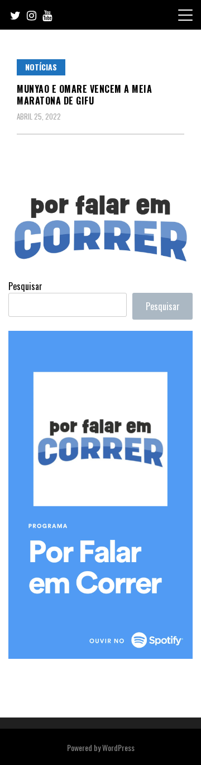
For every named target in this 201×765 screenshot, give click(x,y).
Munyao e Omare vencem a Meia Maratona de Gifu (84, 94)
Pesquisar (25, 286)
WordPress (118, 747)
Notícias (41, 67)
